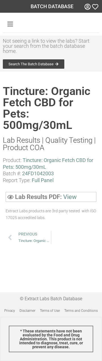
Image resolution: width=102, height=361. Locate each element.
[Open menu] (10, 24)
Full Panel (43, 180)
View (70, 196)
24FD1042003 (38, 173)
